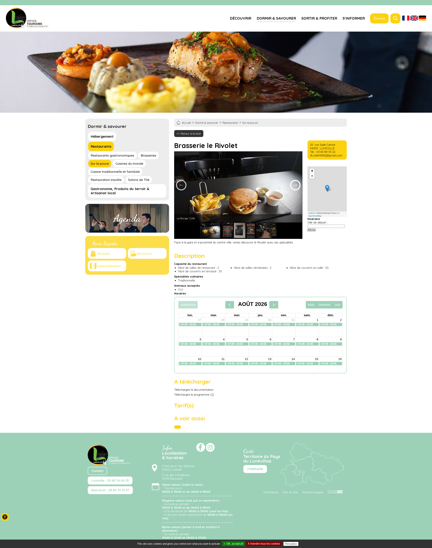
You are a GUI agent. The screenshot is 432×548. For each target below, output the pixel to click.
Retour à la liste (191, 133)
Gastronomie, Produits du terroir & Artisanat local (120, 191)
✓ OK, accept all (233, 543)
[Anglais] (414, 18)
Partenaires (270, 492)
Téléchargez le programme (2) (194, 394)
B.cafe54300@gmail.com (326, 155)
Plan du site (290, 492)
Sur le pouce (100, 163)
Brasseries (148, 155)
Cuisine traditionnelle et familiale (115, 172)
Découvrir (240, 18)
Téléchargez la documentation (193, 389)
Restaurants (101, 146)
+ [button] (312, 171)
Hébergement (102, 136)
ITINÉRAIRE (255, 469)
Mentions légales (313, 492)
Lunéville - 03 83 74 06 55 (110, 480)
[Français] (406, 18)
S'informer (354, 18)
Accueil (186, 122)
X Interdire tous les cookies (264, 543)
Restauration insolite (106, 180)
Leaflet (311, 212)
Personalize (291, 544)
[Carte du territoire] (312, 485)
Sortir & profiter (319, 18)
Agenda (127, 218)
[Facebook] (423, 3)
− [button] (312, 176)
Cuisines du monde (129, 163)
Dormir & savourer (276, 18)
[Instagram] (427, 3)
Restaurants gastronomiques (112, 155)
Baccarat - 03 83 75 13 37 (110, 490)
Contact (97, 471)
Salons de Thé (138, 180)
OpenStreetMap (314, 215)
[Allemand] (422, 18)
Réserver (379, 18)
